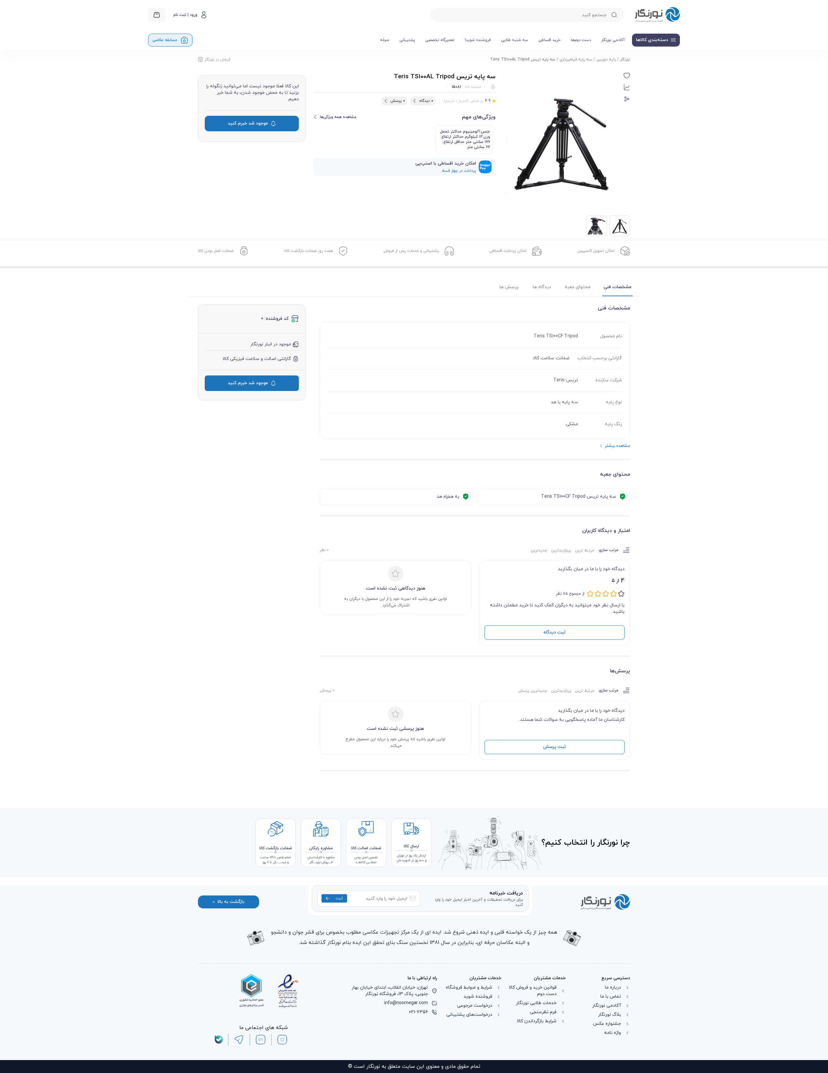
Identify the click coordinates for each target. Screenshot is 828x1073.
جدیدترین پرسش (532, 690)
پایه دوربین (606, 59)
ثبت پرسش (554, 747)
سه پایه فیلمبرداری (576, 59)
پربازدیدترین (561, 550)
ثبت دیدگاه (554, 632)
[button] (627, 75)
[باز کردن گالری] (562, 140)
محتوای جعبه (578, 287)
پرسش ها (508, 287)
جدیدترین (539, 550)
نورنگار (625, 59)
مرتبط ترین (584, 550)
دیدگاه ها (542, 287)
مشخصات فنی (617, 287)
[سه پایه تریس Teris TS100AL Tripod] (596, 225)
